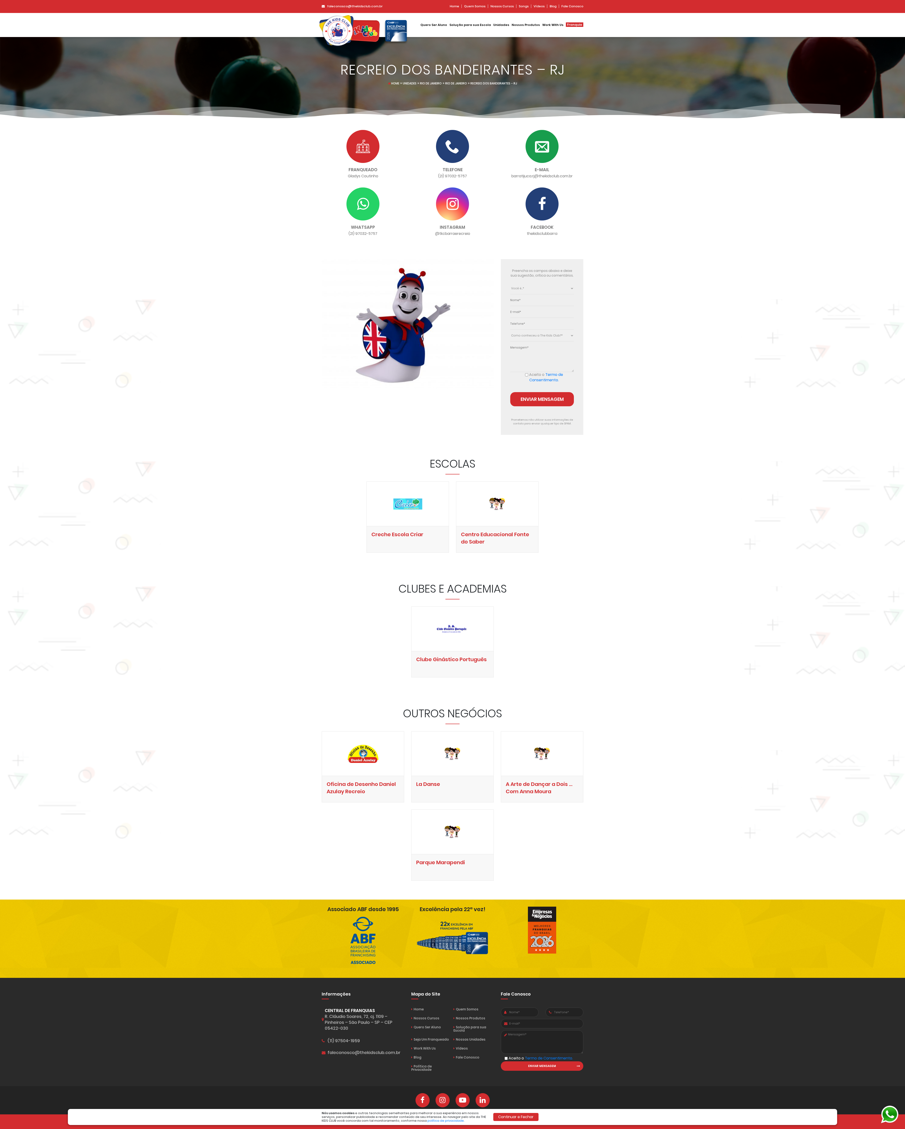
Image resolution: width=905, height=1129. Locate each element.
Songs (524, 6)
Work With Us (553, 25)
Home (454, 6)
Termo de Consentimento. (546, 377)
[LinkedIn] (483, 1100)
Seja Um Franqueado (431, 1039)
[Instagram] (443, 1100)
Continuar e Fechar (516, 1117)
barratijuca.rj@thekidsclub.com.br (542, 176)
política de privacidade (446, 1121)
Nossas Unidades (470, 1039)
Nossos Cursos (502, 6)
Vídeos (539, 6)
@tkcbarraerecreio (452, 234)
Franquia (574, 24)
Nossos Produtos (526, 25)
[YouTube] (463, 1100)
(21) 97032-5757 (452, 176)
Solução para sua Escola (470, 25)
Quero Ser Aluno (433, 25)
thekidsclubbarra (542, 234)
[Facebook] (422, 1100)
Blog (553, 6)
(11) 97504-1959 (344, 1041)
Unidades (501, 25)
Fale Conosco (572, 6)
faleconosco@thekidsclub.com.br (355, 6)
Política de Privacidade (421, 1068)
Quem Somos (474, 6)
